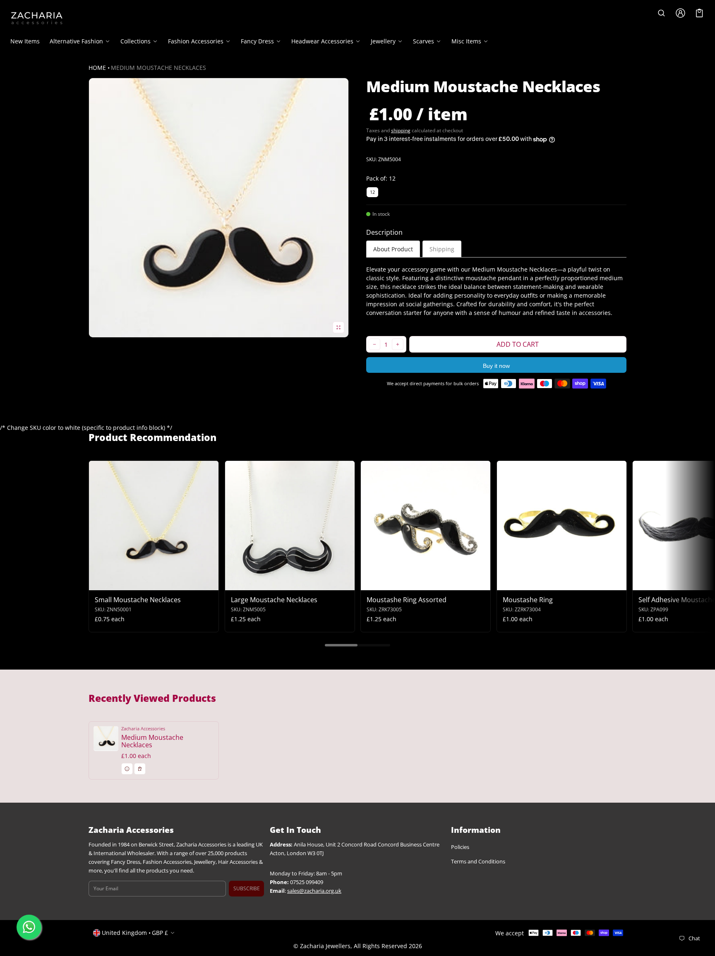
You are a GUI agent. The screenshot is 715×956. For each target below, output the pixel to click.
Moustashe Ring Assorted (406, 599)
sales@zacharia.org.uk (314, 890)
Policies (460, 847)
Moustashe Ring (528, 599)
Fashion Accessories (195, 41)
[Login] (680, 13)
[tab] (393, 249)
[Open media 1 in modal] (218, 207)
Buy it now (496, 365)
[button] (661, 13)
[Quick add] (115, 583)
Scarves (423, 41)
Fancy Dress (257, 41)
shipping (400, 130)
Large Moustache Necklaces (274, 599)
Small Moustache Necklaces (138, 599)
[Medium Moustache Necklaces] (153, 750)
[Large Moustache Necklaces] (290, 525)
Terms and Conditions (478, 861)
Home (97, 68)
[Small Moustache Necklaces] (153, 525)
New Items (25, 41)
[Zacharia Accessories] (37, 18)
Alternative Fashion (76, 41)
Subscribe (246, 888)
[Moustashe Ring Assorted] (425, 525)
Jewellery (383, 41)
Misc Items (466, 41)
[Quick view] (99, 583)
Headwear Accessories (322, 41)
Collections (135, 41)
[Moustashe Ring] (561, 525)
